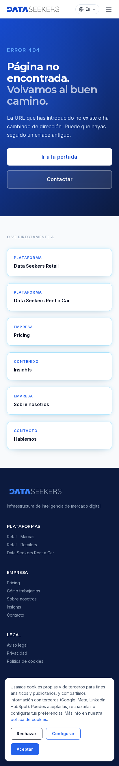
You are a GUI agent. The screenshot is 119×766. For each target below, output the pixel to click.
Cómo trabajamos (23, 590)
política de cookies (29, 719)
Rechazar (26, 733)
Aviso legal (17, 645)
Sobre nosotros (22, 598)
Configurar (63, 733)
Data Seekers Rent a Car (30, 552)
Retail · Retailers (22, 544)
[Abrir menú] (108, 9)
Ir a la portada (59, 157)
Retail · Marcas (20, 536)
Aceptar (25, 749)
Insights (14, 606)
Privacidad (17, 653)
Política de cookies (25, 661)
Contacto (15, 615)
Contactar (59, 179)
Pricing (13, 582)
